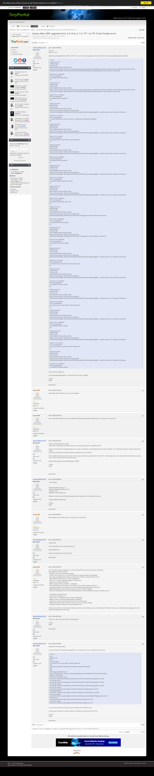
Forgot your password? (20, 160)
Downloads (14, 47)
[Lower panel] (142, 30)
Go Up (33, 724)
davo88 (37, 390)
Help (131, 763)
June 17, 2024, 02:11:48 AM (55, 390)
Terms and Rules (137, 763)
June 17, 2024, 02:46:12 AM (55, 440)
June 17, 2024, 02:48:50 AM (55, 479)
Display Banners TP (20, 92)
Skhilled (22, 126)
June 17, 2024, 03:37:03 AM (55, 616)
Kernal (23, 87)
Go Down (34, 42)
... (46, 43)
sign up (17, 145)
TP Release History (16, 54)
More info (60, 3)
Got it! (146, 3)
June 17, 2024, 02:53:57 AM (55, 539)
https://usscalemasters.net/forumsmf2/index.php (64, 110)
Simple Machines (20, 763)
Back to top (77, 750)
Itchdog (17, 113)
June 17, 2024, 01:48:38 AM (55, 47)
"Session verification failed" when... (21, 133)
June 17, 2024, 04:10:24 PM (55, 643)
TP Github (14, 52)
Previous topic (132, 38)
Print (142, 42)
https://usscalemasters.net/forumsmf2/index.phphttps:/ (66, 673)
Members (15, 169)
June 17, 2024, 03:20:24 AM (55, 567)
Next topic (141, 38)
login (11, 145)
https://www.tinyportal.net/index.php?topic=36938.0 (64, 461)
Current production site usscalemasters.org (62, 546)
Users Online (16, 187)
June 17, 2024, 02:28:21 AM (55, 415)
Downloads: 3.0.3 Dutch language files (22, 119)
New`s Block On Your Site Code (21, 98)
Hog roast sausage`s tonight (21, 86)
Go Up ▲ (144, 763)
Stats (11, 165)
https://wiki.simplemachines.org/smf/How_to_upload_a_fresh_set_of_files (70, 452)
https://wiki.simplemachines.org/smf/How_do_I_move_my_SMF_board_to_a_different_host (75, 445)
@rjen (16, 73)
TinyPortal (126, 763)
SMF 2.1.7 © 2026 (12, 763)
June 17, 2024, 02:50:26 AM (55, 514)
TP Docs (13, 50)
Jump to (121, 732)
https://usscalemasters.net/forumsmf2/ (60, 553)
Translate (25, 36)
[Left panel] (140, 30)
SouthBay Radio (19, 112)
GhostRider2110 (40, 48)
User (11, 140)
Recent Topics (19, 79)
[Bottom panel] (143, 30)
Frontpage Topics (20, 72)
